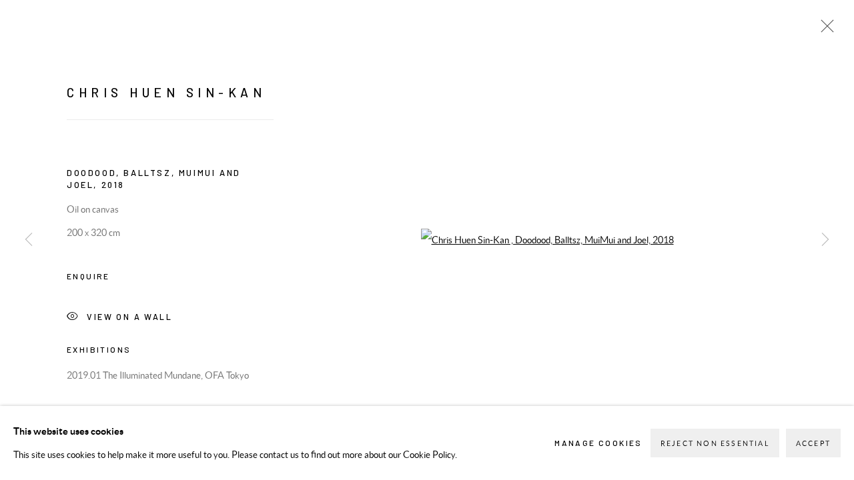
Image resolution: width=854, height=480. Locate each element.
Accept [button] (813, 443)
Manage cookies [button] (598, 442)
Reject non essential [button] (715, 443)
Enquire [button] (88, 276)
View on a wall (129, 316)
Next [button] (825, 240)
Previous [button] (28, 240)
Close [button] (824, 30)
